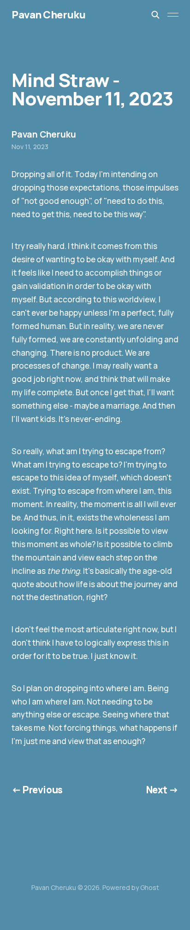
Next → (162, 789)
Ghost (149, 887)
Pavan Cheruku (48, 15)
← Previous (37, 789)
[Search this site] (155, 15)
